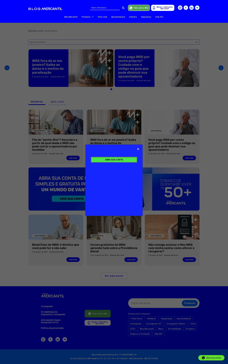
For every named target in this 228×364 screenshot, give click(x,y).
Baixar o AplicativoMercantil (165, 8)
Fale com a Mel (141, 8)
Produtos (86, 17)
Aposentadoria (118, 17)
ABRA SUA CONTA (114, 159)
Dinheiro (133, 17)
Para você (102, 17)
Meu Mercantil (71, 17)
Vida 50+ (159, 17)
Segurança (146, 17)
